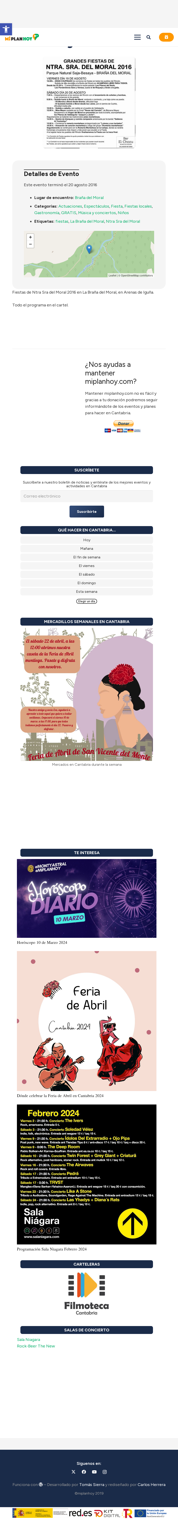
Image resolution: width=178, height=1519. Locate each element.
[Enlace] (86, 540)
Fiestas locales (138, 206)
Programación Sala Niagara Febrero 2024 (52, 1249)
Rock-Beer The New (36, 1346)
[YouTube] (94, 1472)
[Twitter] (73, 1472)
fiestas (61, 221)
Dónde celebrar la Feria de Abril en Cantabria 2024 (60, 1095)
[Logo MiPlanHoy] (22, 37)
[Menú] (137, 37)
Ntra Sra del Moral (123, 221)
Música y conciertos (97, 212)
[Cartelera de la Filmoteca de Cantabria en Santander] (86, 1293)
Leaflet (112, 275)
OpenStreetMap (130, 275)
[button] (6, 29)
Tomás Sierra (91, 1484)
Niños (123, 212)
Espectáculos (96, 206)
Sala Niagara (28, 1339)
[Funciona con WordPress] (41, 1484)
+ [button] (30, 237)
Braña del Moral (89, 197)
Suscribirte (87, 511)
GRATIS (68, 212)
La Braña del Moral (87, 221)
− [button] (30, 244)
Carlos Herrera (151, 1484)
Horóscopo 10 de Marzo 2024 (42, 942)
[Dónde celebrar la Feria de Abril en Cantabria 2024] (86, 954)
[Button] (166, 37)
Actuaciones (70, 206)
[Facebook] (84, 1472)
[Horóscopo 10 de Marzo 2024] (86, 862)
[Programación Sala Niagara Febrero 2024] (86, 1108)
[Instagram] (104, 1472)
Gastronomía (46, 212)
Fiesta (117, 206)
